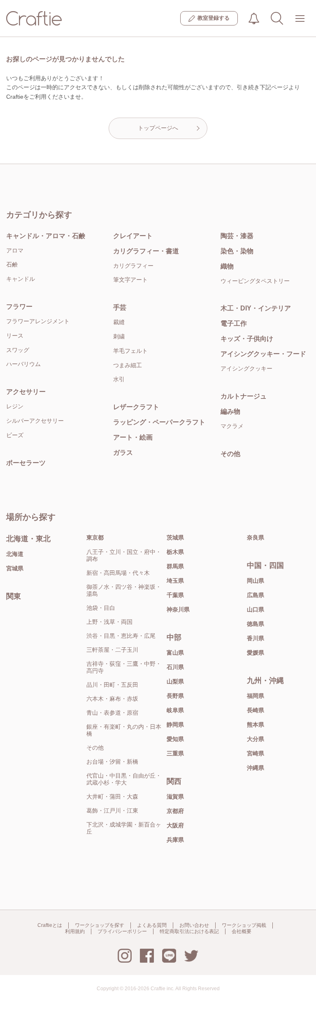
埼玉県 (175, 580)
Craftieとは (49, 925)
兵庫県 (175, 839)
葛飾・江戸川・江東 (112, 810)
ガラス (123, 452)
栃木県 (175, 552)
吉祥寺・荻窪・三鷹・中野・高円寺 (123, 667)
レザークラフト (136, 406)
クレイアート (133, 235)
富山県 (175, 652)
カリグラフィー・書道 (146, 251)
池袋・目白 (100, 607)
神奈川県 (178, 609)
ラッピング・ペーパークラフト (159, 422)
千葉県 (175, 595)
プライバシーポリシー (122, 931)
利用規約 (75, 931)
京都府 (175, 811)
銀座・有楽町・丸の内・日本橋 (123, 730)
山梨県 (175, 681)
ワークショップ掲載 (244, 925)
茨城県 (175, 537)
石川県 (175, 667)
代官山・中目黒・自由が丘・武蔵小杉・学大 (123, 779)
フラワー (19, 306)
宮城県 (14, 568)
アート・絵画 (133, 437)
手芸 (119, 307)
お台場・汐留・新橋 (112, 761)
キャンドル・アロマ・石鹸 (45, 235)
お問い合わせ (194, 925)
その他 (95, 747)
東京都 (95, 537)
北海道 (14, 554)
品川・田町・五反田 (112, 684)
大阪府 (175, 825)
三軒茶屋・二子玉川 (112, 649)
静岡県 (175, 724)
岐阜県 (175, 710)
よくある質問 (152, 925)
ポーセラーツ (26, 462)
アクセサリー (26, 391)
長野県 (175, 695)
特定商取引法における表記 (189, 931)
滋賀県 (175, 796)
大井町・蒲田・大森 (112, 796)
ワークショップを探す (99, 925)
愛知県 (175, 739)
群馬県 (175, 566)
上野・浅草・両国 (109, 621)
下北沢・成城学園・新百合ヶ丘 (123, 828)
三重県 (175, 753)
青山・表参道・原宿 (112, 712)
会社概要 (241, 931)
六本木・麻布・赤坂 (112, 698)
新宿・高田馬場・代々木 (118, 573)
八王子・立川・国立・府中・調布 (123, 555)
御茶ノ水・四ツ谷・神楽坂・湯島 (123, 590)
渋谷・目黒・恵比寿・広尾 (121, 635)
